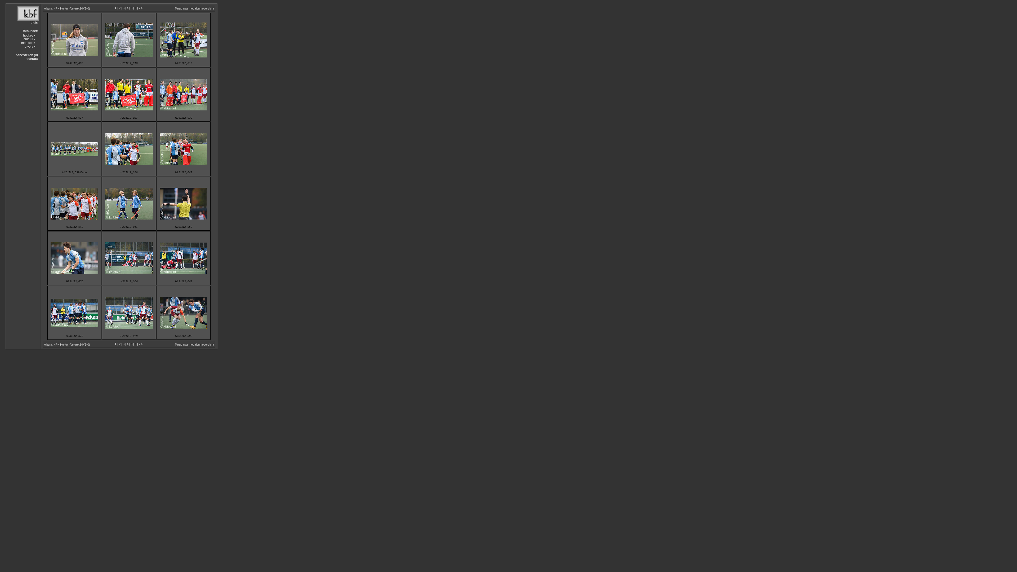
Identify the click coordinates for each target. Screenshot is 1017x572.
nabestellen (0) (27, 55)
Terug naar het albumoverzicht (194, 8)
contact (32, 59)
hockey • (29, 35)
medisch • (28, 43)
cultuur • (29, 39)
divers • (30, 46)
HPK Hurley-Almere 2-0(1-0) (71, 8)
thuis (34, 22)
